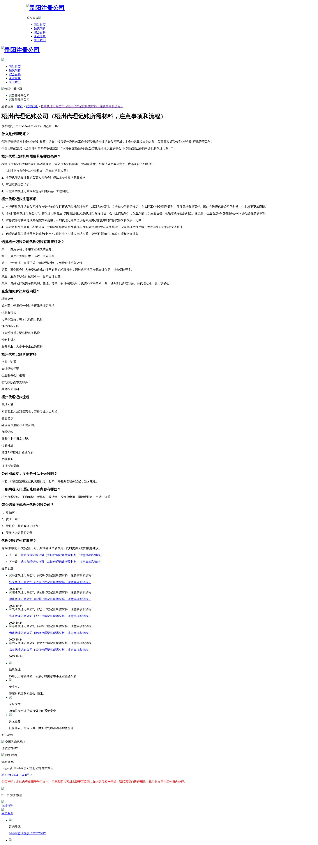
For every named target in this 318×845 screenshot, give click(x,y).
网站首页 (40, 24)
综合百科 (40, 32)
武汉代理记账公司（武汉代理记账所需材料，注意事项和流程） (62, 561)
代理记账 (32, 106)
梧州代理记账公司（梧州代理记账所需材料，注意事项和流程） (82, 106)
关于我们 (40, 40)
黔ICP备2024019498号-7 (16, 774)
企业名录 (40, 36)
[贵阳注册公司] (159, 8)
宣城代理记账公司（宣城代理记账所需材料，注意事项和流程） (62, 555)
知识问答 (40, 28)
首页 (20, 106)
